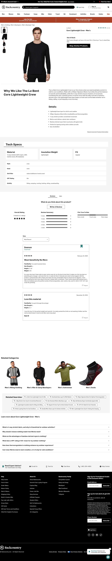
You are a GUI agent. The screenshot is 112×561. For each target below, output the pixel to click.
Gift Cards (4, 506)
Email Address (92, 482)
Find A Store (4, 482)
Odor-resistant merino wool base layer (57, 401)
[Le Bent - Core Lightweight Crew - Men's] (4, 30)
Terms (98, 513)
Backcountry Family (65, 476)
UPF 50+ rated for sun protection (87, 405)
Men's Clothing (5, 25)
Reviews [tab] (52, 196)
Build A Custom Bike (7, 497)
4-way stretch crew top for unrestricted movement (28, 401)
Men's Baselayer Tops (28, 25)
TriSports (61, 494)
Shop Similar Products (78, 46)
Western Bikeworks (64, 491)
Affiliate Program (35, 497)
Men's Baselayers (16, 25)
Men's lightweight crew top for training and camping (85, 408)
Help (2, 476)
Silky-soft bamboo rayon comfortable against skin (85, 401)
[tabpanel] (56, 167)
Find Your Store (106, 1)
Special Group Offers (36, 509)
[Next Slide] (94, 1)
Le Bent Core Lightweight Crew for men (36, 397)
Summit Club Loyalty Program (38, 482)
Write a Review (56, 207)
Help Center (4, 479)
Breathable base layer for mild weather (62, 397)
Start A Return (5, 491)
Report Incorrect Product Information (97, 132)
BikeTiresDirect (63, 488)
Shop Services (34, 494)
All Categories (34, 512)
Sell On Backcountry (36, 503)
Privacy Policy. (104, 513)
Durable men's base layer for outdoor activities (54, 408)
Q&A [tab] (60, 196)
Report (86, 285)
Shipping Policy (5, 494)
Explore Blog (33, 485)
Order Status (4, 485)
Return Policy (5, 488)
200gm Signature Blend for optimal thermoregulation (91, 397)
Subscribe (106, 485)
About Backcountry (35, 479)
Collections (33, 506)
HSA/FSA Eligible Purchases (9, 512)
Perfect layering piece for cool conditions (25, 408)
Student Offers (34, 500)
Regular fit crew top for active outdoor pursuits (61, 405)
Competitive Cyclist (64, 479)
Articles (32, 488)
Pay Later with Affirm (7, 500)
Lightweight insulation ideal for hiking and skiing (30, 405)
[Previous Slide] (18, 1)
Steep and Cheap (63, 482)
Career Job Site (34, 491)
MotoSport (62, 485)
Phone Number (92, 517)
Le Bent (68, 28)
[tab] (14, 144)
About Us (33, 476)
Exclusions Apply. (91, 504)
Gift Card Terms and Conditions (10, 509)
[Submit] (23, 7)
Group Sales (4, 503)
